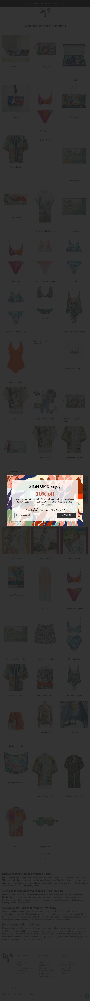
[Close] (80, 477)
